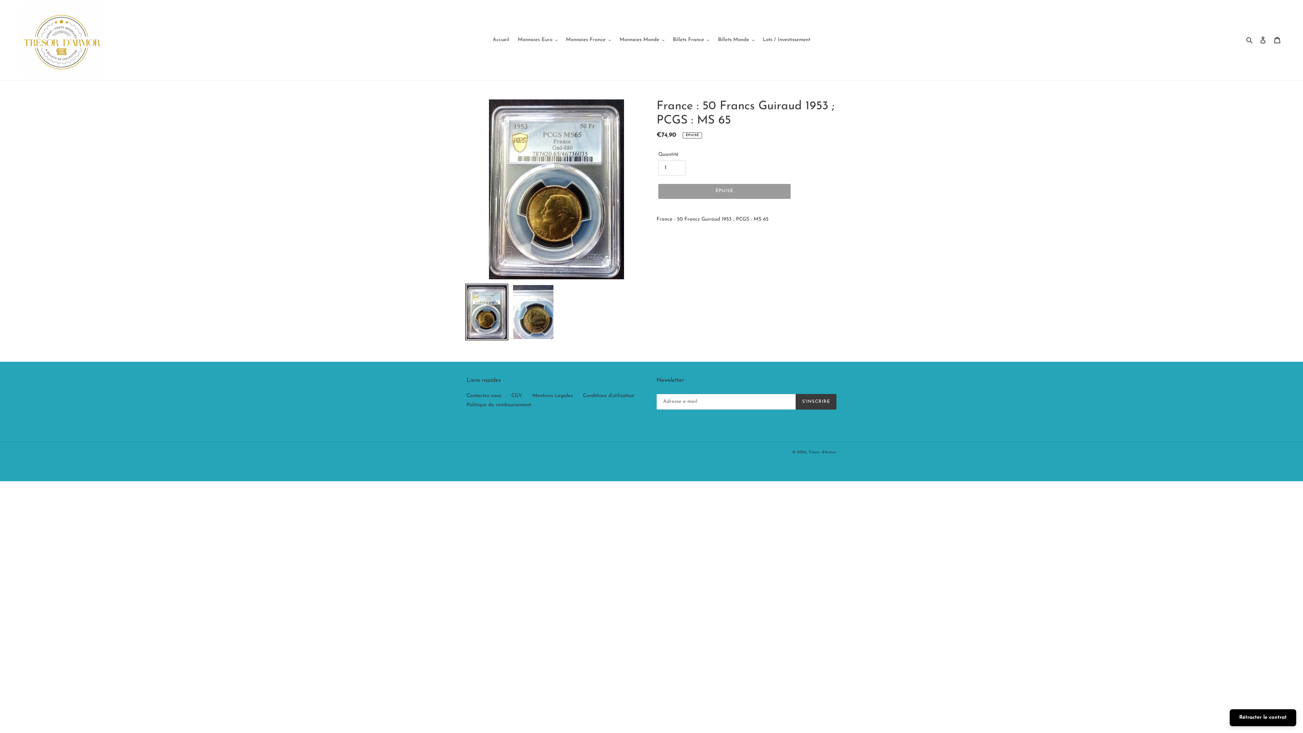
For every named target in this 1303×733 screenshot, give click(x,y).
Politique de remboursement (499, 405)
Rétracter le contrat (1263, 717)
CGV (516, 395)
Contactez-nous (484, 395)
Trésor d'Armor (822, 452)
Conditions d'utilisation (608, 395)
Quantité (668, 154)
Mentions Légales (552, 395)
